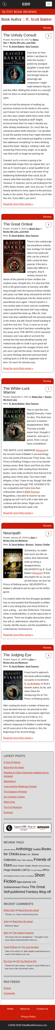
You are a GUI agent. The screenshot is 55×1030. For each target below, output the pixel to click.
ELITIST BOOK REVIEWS (19, 11)
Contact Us (42, 1009)
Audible (37, 849)
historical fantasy (44, 866)
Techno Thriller (42, 544)
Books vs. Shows (29, 854)
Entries (7, 988)
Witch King (9, 802)
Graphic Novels (31, 866)
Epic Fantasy (32, 46)
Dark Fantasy (32, 666)
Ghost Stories (18, 866)
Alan (33, 537)
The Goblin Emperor (23, 933)
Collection (10, 859)
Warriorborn (10, 781)
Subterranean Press (16, 887)
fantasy (30, 860)
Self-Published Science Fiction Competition (19, 876)
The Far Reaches (13, 807)
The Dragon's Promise (15, 791)
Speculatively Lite (26, 882)
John (6, 921)
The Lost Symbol (30, 947)
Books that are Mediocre (15, 540)
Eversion (8, 812)
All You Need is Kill (26, 961)
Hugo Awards (12, 869)
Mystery (30, 544)
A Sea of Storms (12, 762)
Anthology (24, 849)
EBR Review (32, 492)
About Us (25, 1009)
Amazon (41, 450)
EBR (26, 4)
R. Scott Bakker (16, 46)
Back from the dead (14, 767)
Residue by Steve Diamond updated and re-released (26, 774)
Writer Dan (34, 228)
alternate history (9, 849)
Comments (9, 993)
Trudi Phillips (10, 947)
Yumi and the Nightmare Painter (20, 786)
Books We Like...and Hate (23, 42)
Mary (6, 933)
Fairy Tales (21, 860)
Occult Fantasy (36, 870)
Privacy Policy (28, 1016)
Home (10, 1009)
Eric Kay (8, 961)
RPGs (46, 870)
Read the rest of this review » (18, 204)
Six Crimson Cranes (14, 797)
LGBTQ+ (26, 870)
